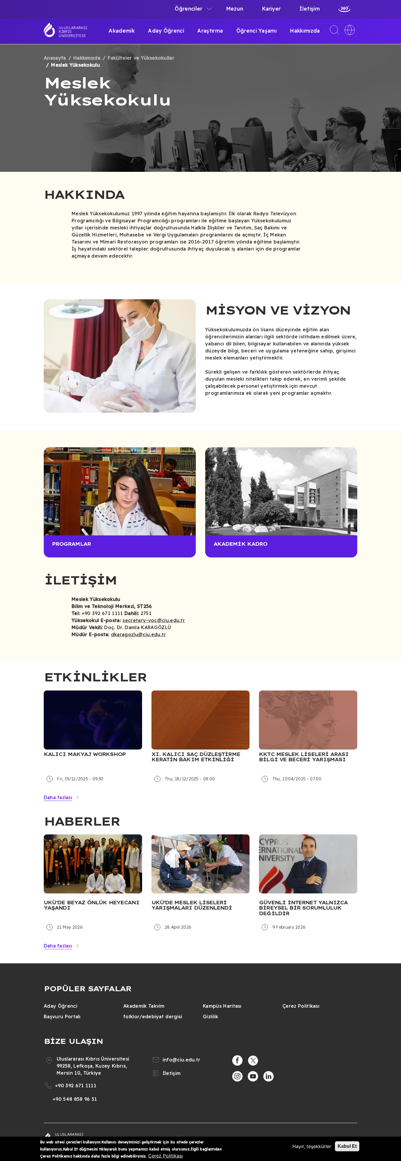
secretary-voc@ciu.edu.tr (153, 620)
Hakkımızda (305, 30)
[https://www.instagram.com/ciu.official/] (237, 1076)
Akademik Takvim (144, 1006)
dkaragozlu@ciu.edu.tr (138, 634)
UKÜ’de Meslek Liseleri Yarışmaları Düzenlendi (191, 905)
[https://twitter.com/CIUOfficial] (253, 1060)
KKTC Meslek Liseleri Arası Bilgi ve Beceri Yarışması (303, 757)
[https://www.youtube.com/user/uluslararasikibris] (253, 1076)
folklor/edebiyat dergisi (152, 1016)
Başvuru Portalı (62, 1016)
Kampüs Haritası (222, 1006)
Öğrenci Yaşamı (256, 30)
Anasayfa (55, 58)
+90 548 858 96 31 (75, 1099)
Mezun (234, 8)
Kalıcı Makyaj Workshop (85, 754)
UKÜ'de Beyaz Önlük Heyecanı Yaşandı (91, 905)
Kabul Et (347, 1146)
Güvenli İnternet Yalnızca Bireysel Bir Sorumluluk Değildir (303, 908)
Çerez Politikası (300, 1006)
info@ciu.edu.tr (182, 1060)
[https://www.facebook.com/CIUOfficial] (237, 1060)
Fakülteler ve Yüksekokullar (141, 58)
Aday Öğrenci (166, 30)
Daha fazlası (58, 797)
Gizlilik (210, 1016)
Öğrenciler (188, 8)
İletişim (309, 8)
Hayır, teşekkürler (311, 1146)
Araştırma (210, 30)
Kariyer (271, 8)
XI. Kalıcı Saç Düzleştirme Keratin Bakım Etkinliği (195, 757)
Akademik (122, 30)
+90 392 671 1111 (75, 1085)
